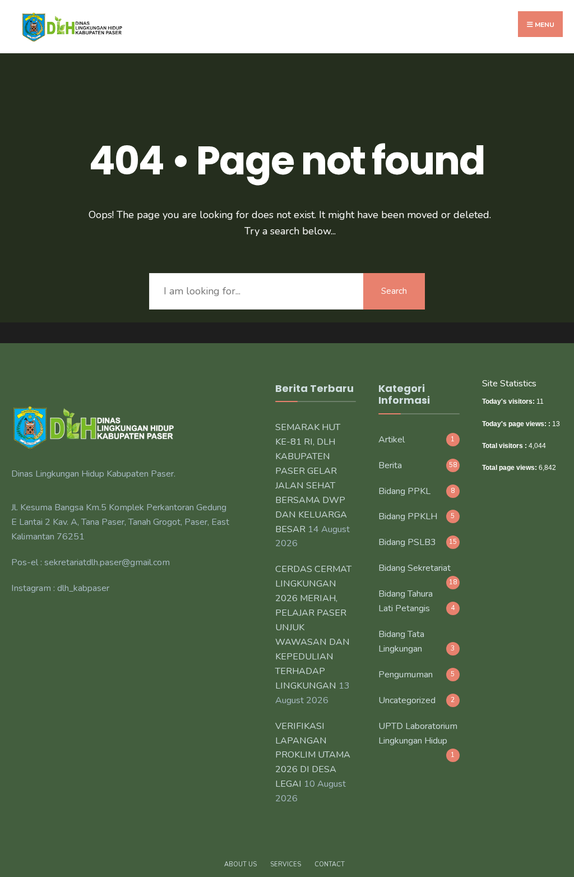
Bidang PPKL (404, 491)
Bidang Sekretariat (414, 568)
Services (285, 864)
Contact (329, 864)
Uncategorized (407, 700)
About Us (240, 864)
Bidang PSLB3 (407, 542)
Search (394, 291)
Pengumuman (405, 674)
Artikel (391, 439)
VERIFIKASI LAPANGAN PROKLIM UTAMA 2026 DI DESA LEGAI (312, 755)
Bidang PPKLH (407, 516)
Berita (390, 465)
